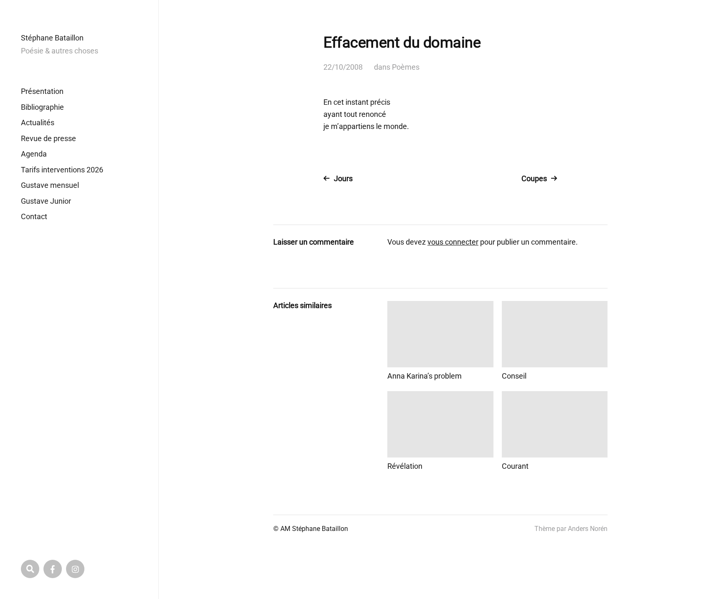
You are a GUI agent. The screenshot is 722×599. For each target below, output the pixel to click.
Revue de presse (48, 138)
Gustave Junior (46, 201)
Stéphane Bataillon (52, 37)
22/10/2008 (343, 67)
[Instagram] (75, 569)
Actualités (37, 122)
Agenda (34, 153)
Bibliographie (42, 107)
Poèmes (405, 67)
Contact (34, 216)
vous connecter (452, 242)
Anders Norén (588, 529)
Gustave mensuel (50, 185)
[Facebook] (52, 569)
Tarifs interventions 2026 (62, 169)
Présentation (42, 91)
